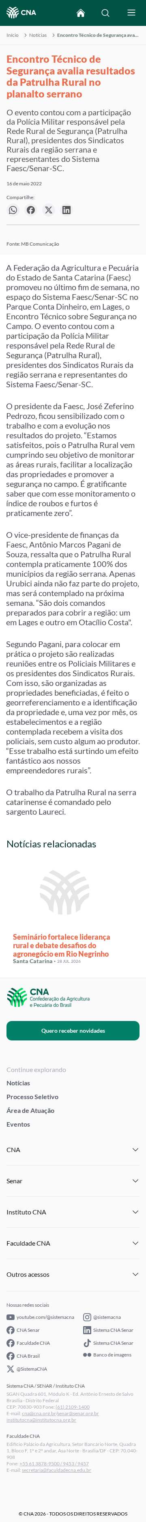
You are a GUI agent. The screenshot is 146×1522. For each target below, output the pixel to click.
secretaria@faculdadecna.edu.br (56, 1470)
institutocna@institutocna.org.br (41, 1420)
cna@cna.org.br (39, 1413)
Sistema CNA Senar (113, 1330)
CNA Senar (28, 1330)
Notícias (38, 35)
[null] (12, 210)
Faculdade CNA (33, 1343)
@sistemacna (107, 1317)
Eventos (18, 1124)
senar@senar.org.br (78, 1413)
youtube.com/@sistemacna (45, 1317)
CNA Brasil (28, 1356)
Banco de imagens (112, 1355)
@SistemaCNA (32, 1369)
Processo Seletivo (32, 1096)
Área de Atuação (30, 1110)
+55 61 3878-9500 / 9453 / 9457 (54, 1463)
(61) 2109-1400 (73, 1407)
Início (12, 35)
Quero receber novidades (73, 1030)
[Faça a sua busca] (105, 13)
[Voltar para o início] (81, 13)
